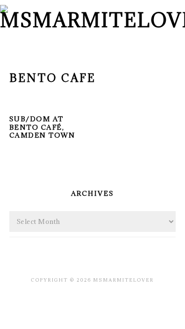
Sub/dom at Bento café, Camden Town (42, 127)
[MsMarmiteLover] (92, 20)
